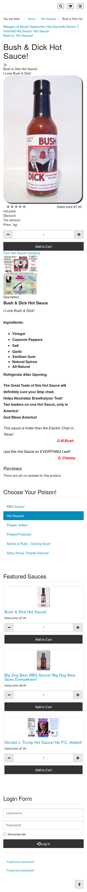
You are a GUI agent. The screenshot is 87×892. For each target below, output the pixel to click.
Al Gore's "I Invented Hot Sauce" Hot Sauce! (41, 28)
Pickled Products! (19, 534)
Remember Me (17, 834)
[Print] (5, 64)
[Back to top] (79, 884)
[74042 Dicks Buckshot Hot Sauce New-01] (20, 284)
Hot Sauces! (15, 515)
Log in (45, 843)
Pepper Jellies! (17, 525)
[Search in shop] (60, 6)
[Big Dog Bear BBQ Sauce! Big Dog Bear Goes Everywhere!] (43, 660)
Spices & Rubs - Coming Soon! (29, 543)
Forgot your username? (21, 861)
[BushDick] (20, 264)
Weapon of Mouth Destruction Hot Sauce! (32, 26)
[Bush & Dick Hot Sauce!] (43, 597)
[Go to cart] (70, 6)
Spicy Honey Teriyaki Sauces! (28, 552)
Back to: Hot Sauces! (18, 35)
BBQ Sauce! (16, 506)
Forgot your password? (21, 870)
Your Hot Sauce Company (21, 252)
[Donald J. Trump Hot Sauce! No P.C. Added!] (43, 728)
